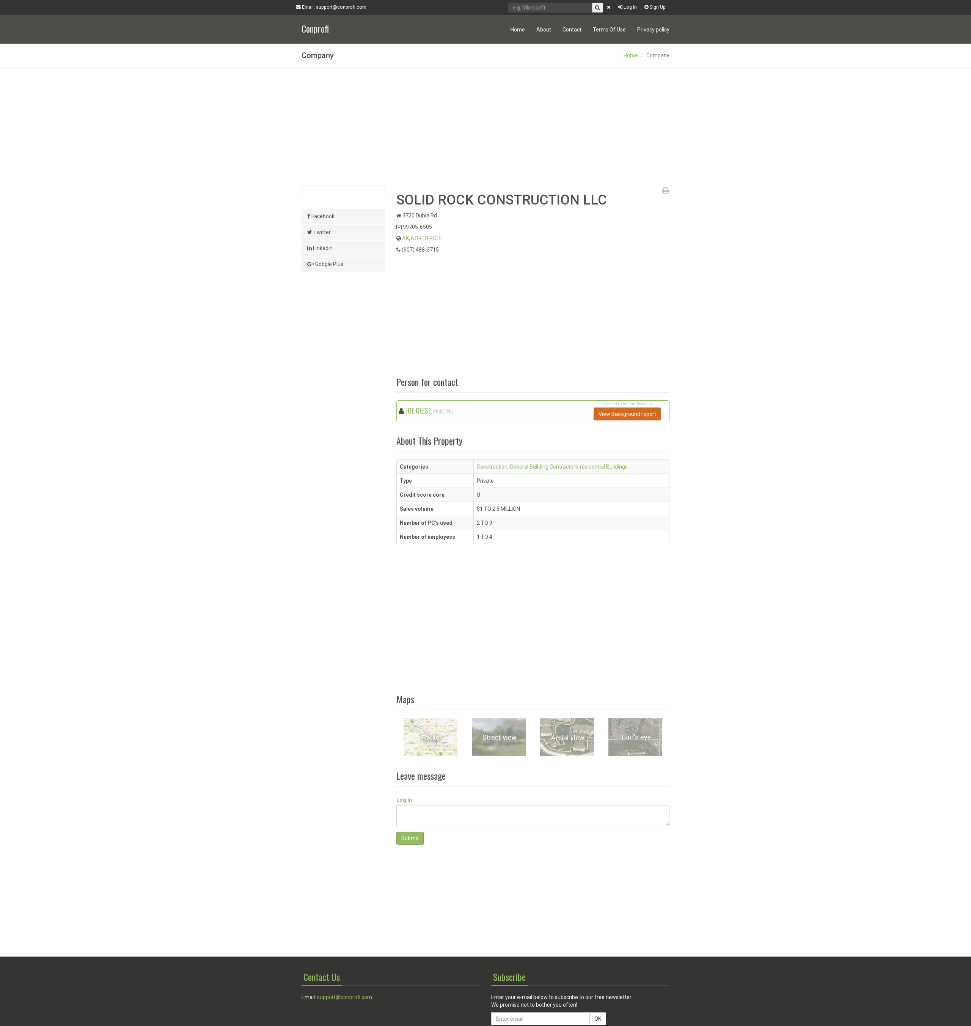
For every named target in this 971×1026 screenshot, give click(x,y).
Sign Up (657, 7)
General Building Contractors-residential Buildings (569, 467)
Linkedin (322, 248)
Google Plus (328, 264)
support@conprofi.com (344, 997)
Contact (571, 30)
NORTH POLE (426, 238)
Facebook (322, 216)
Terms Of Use (609, 30)
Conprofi (315, 28)
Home (518, 30)
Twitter (321, 232)
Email (333, 7)
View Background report (627, 414)
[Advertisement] (485, 126)
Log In (629, 7)
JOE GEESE (418, 410)
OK (597, 1019)
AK (405, 238)
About (543, 30)
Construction (492, 467)
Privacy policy (653, 30)
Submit (410, 838)
